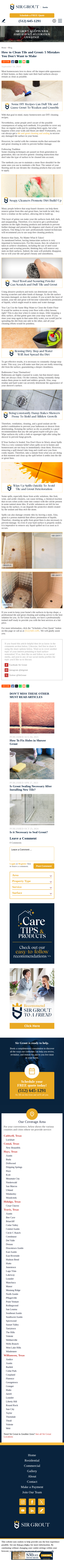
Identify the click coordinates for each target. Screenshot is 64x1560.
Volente (9, 1336)
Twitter (16, 61)
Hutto (8, 1263)
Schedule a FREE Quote (32, 15)
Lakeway (10, 1275)
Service (17, 887)
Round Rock (12, 1405)
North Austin (12, 1294)
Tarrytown (11, 1328)
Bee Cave (10, 1217)
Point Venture (12, 1301)
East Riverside (12, 1256)
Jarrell (9, 1394)
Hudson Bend (12, 1259)
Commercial (32, 1466)
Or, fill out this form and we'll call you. (32, 1095)
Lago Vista (11, 1271)
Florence (10, 1378)
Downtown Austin (14, 1248)
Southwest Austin (14, 1317)
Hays (8, 1171)
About (32, 1476)
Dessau (9, 1244)
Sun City (10, 1409)
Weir (8, 1428)
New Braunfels (13, 1147)
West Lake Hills (13, 1347)
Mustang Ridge (13, 1290)
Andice (9, 1359)
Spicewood (11, 1321)
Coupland (10, 1374)
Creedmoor (11, 1236)
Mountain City (13, 1178)
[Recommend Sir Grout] (32, 998)
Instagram (22, 1502)
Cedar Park (11, 1371)
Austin (9, 1155)
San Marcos (11, 1186)
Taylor (9, 1413)
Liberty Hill (11, 1401)
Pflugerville (11, 1298)
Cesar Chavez (12, 1205)
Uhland (9, 1190)
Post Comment (44, 866)
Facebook (12, 61)
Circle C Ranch (13, 1233)
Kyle (8, 1175)
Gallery (32, 1471)
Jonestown (11, 1267)
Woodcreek (11, 1198)
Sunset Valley (12, 1324)
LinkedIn (32, 1510)
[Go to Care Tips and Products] (32, 933)
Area (15, 875)
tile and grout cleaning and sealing (34, 133)
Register (22, 864)
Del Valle (10, 1240)
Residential (32, 1460)
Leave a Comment (23, 838)
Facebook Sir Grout (18, 665)
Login (12, 864)
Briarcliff (10, 1221)
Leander (10, 1278)
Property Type (21, 881)
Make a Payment (32, 1487)
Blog (10, 48)
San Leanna (11, 1309)
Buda (8, 1159)
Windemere (11, 1351)
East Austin (11, 1252)
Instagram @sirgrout (18, 670)
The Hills (10, 1332)
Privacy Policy (23, 1545)
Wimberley (11, 1194)
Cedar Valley (12, 1225)
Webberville (11, 1340)
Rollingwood (12, 1305)
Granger (10, 1386)
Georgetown (12, 1382)
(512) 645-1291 (30, 21)
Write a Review (3, 20)
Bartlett (9, 1367)
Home (3, 48)
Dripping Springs (14, 1167)
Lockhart (10, 1139)
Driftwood (11, 1163)
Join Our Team (32, 1492)
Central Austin (12, 1229)
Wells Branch (12, 1344)
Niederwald (11, 1182)
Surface (17, 892)
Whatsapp (20, 61)
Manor (9, 1286)
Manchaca (11, 1282)
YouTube (22, 1510)
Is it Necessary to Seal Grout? (29, 832)
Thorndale (11, 1417)
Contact (32, 1481)
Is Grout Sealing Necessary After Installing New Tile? (31, 788)
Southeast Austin (14, 1313)
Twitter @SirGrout (17, 675)
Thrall (9, 1420)
